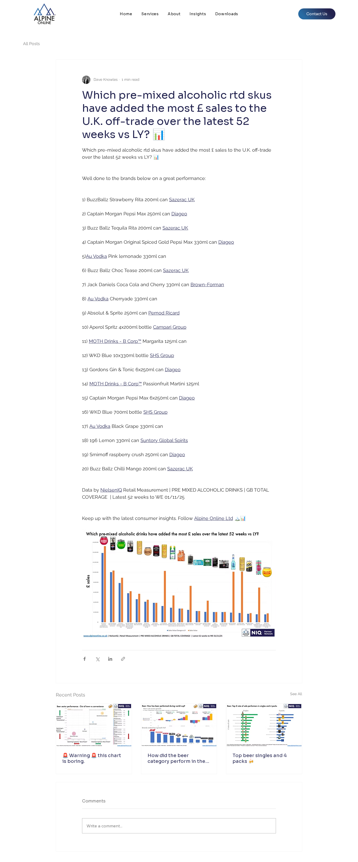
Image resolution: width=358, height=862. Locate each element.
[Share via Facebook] (84, 658)
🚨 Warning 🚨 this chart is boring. (91, 758)
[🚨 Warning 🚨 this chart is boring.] (94, 725)
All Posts (31, 43)
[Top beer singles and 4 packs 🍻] (264, 725)
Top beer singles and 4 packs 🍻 (259, 758)
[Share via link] (123, 658)
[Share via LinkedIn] (110, 658)
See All (296, 694)
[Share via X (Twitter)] (97, 658)
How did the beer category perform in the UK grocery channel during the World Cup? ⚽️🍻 (178, 758)
